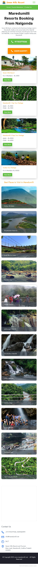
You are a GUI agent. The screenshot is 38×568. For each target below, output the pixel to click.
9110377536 (21, 41)
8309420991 (20, 51)
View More (7, 80)
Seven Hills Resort (15, 2)
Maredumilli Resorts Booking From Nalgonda (19, 18)
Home (8, 7)
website (31, 566)
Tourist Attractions (17, 7)
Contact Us (28, 7)
